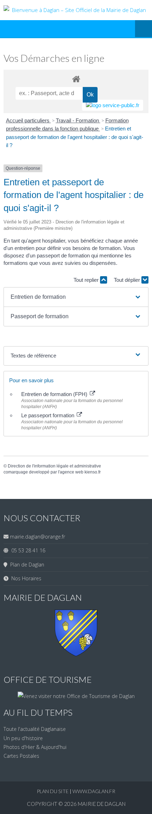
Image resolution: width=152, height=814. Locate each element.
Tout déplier (127, 280)
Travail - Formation (78, 120)
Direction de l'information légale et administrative (54, 466)
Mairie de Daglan (101, 804)
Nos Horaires (24, 578)
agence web (71, 472)
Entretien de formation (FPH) (55, 394)
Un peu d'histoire (23, 738)
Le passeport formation (48, 415)
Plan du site (53, 791)
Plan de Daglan (25, 564)
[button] (76, 297)
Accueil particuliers (28, 120)
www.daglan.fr (93, 791)
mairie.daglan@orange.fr (37, 536)
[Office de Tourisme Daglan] (76, 696)
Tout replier (87, 280)
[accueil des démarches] (76, 78)
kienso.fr (92, 472)
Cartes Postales (21, 755)
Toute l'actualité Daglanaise (35, 729)
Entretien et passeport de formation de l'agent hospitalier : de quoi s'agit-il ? (74, 137)
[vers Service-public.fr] (112, 105)
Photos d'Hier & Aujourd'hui (35, 747)
